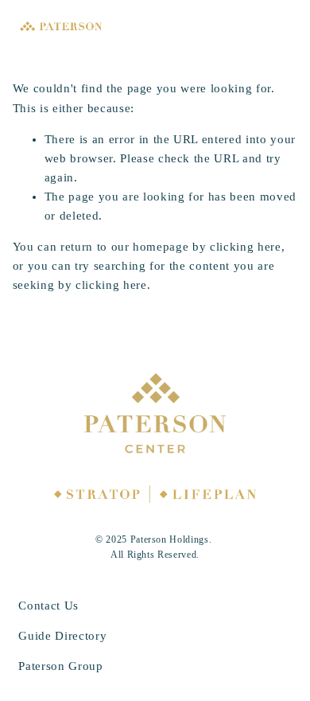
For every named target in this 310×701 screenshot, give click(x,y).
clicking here (245, 246)
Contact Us (48, 605)
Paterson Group (60, 666)
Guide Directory (62, 635)
